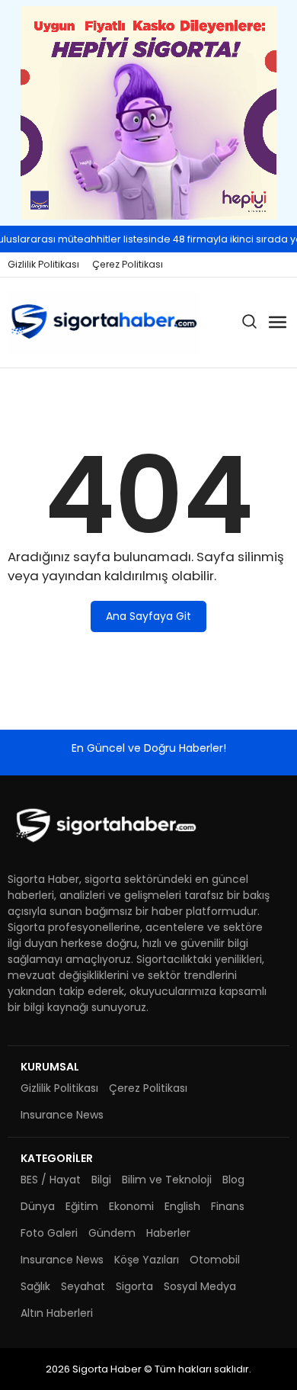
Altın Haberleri (57, 1313)
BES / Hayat (51, 1179)
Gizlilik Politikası (43, 264)
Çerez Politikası (127, 264)
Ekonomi (131, 1206)
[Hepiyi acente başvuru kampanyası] (148, 113)
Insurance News (62, 1114)
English (182, 1206)
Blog (233, 1179)
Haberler (168, 1233)
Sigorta (134, 1286)
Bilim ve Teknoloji (167, 1179)
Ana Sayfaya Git (148, 616)
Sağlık (35, 1286)
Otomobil (215, 1259)
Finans (227, 1206)
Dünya (38, 1206)
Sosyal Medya (200, 1286)
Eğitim (81, 1206)
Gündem (112, 1233)
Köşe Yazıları (146, 1259)
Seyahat (83, 1286)
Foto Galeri (49, 1233)
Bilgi (101, 1179)
